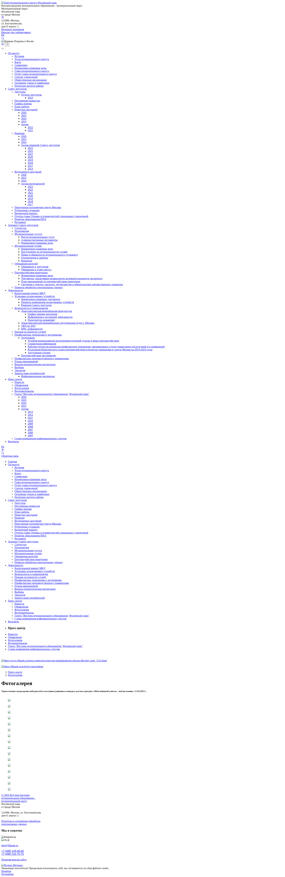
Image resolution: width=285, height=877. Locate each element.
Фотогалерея (22, 388)
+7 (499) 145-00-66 (12, 851)
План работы (22, 106)
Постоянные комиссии (27, 100)
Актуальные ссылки (39, 352)
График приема (23, 103)
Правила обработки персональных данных (39, 287)
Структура (20, 228)
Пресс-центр (15, 379)
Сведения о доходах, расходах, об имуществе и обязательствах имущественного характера (72, 284)
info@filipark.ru (9, 845)
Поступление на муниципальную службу (44, 251)
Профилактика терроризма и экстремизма (38, 334)
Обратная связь (9, 456)
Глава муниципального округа (32, 71)
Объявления (21, 385)
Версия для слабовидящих (16, 32)
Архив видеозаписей (33, 183)
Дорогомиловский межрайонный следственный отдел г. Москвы (57, 323)
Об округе (13, 53)
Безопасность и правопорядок (31, 308)
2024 (23, 118)
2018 (30, 163)
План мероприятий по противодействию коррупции (50, 281)
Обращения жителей (26, 263)
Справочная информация (42, 343)
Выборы (19, 367)
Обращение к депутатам (34, 266)
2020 (30, 157)
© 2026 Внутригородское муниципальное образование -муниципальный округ (18, 798)
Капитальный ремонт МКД (30, 293)
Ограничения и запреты (34, 257)
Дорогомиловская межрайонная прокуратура (46, 311)
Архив (25, 124)
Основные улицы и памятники (32, 82)
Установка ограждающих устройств (35, 296)
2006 (30, 432)
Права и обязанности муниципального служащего (49, 254)
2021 (30, 130)
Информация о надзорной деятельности (50, 317)
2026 (23, 112)
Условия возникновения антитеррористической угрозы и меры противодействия (73, 340)
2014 (30, 168)
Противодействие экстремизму (38, 355)
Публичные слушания (27, 210)
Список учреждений (26, 77)
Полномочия (22, 231)
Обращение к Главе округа (36, 269)
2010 (30, 420)
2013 (30, 411)
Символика (21, 65)
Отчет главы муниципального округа (36, 74)
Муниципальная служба (28, 245)
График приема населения (42, 314)
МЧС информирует (32, 328)
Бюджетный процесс (26, 213)
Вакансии (26, 260)
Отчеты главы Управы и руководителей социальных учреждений (51, 216)
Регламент (20, 222)
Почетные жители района (29, 85)
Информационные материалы (38, 376)
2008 (30, 426)
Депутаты (20, 91)
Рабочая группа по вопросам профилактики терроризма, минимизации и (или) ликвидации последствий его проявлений (96, 346)
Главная (12, 461)
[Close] (2, 48)
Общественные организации (31, 80)
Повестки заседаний (26, 109)
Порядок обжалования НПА (30, 219)
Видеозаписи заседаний (28, 171)
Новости (19, 382)
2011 (30, 417)
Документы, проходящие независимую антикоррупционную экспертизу (62, 278)
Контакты (13, 441)
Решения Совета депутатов (36, 305)
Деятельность (15, 290)
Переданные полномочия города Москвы (38, 207)
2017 (30, 165)
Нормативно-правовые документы (40, 299)
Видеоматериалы (24, 391)
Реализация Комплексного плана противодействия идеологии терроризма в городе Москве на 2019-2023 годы (90, 349)
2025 (23, 115)
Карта (18, 62)
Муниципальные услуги (28, 234)
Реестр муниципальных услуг (38, 237)
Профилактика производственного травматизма (42, 358)
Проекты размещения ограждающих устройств (47, 302)
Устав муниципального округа (32, 59)
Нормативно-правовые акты (31, 68)
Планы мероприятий (26, 361)
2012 (30, 414)
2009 (30, 423)
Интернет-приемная (12, 29)
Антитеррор (28, 337)
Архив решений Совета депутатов (40, 145)
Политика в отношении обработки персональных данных (20, 822)
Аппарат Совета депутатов (23, 225)
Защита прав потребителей (30, 373)
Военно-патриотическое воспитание (35, 364)
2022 (30, 127)
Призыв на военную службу (30, 331)
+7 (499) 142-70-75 (12, 854)
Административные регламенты (39, 240)
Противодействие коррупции (31, 272)
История (19, 56)
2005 (30, 435)
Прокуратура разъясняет (41, 320)
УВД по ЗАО (28, 325)
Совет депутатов (17, 88)
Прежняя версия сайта (13, 859)
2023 (30, 97)
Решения (19, 133)
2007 (30, 429)
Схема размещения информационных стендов (40, 438)
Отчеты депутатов (31, 94)
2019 (30, 160)
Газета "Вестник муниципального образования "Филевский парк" (52, 394)
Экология (20, 370)
